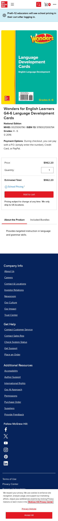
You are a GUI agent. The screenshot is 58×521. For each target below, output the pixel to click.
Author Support (12, 377)
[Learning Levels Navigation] (12, 4)
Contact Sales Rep (14, 336)
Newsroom (10, 296)
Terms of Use (9, 479)
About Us (9, 271)
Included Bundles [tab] (39, 220)
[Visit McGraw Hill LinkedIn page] (6, 463)
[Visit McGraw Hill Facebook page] (6, 429)
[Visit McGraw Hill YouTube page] (6, 443)
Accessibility (11, 371)
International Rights (14, 383)
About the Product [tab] (14, 220)
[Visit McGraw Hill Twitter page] (6, 436)
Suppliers (9, 408)
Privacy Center (10, 484)
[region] (29, 505)
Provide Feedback (14, 414)
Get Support (10, 348)
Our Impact (10, 309)
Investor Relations (14, 290)
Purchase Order (12, 402)
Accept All (29, 515)
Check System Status (15, 342)
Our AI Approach (13, 389)
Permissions (10, 396)
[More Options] (54, 4)
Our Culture (10, 302)
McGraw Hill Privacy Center (40, 502)
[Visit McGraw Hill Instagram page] (6, 449)
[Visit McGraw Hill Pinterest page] (6, 456)
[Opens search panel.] (38, 4)
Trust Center (11, 315)
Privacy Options (29, 509)
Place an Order (12, 354)
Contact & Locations (15, 284)
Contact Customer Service (18, 329)
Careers (8, 277)
